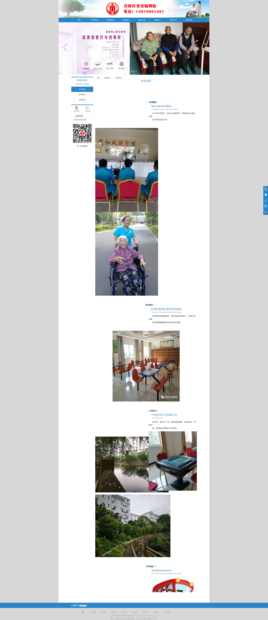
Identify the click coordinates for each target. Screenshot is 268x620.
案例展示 (126, 20)
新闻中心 (157, 20)
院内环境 (94, 20)
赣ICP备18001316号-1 (151, 619)
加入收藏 (166, 612)
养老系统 (189, 20)
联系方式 (173, 20)
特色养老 (118, 78)
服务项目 (110, 20)
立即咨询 (76, 111)
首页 (79, 20)
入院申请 (87, 111)
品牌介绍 (142, 20)
